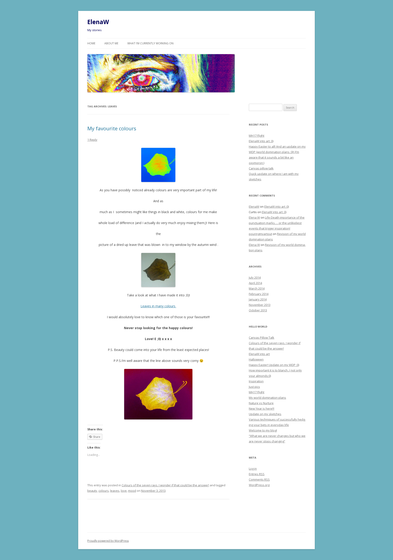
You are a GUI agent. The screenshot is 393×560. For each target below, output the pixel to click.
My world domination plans (267, 398)
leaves (114, 491)
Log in (253, 469)
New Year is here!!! (261, 408)
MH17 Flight (256, 136)
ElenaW (98, 22)
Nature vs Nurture (261, 403)
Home (91, 43)
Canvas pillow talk (261, 168)
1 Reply (92, 140)
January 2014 (258, 299)
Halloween (256, 359)
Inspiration (256, 381)
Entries (257, 474)
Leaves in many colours (158, 306)
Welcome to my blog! (263, 430)
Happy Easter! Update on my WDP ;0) (274, 365)
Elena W (254, 217)
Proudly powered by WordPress (108, 541)
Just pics (254, 387)
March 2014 (257, 288)
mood (132, 491)
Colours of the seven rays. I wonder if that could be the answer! (165, 485)
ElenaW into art (259, 354)
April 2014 (255, 283)
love (124, 491)
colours (103, 491)
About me (111, 43)
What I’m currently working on (150, 43)
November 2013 (259, 305)
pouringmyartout (260, 234)
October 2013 (258, 310)
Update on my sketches (265, 414)
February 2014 (258, 294)
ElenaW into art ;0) (261, 141)
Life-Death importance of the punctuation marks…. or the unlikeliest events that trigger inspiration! (277, 222)
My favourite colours (111, 128)
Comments (259, 479)
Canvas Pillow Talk (261, 337)
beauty (92, 491)
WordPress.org (259, 485)
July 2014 (255, 277)
